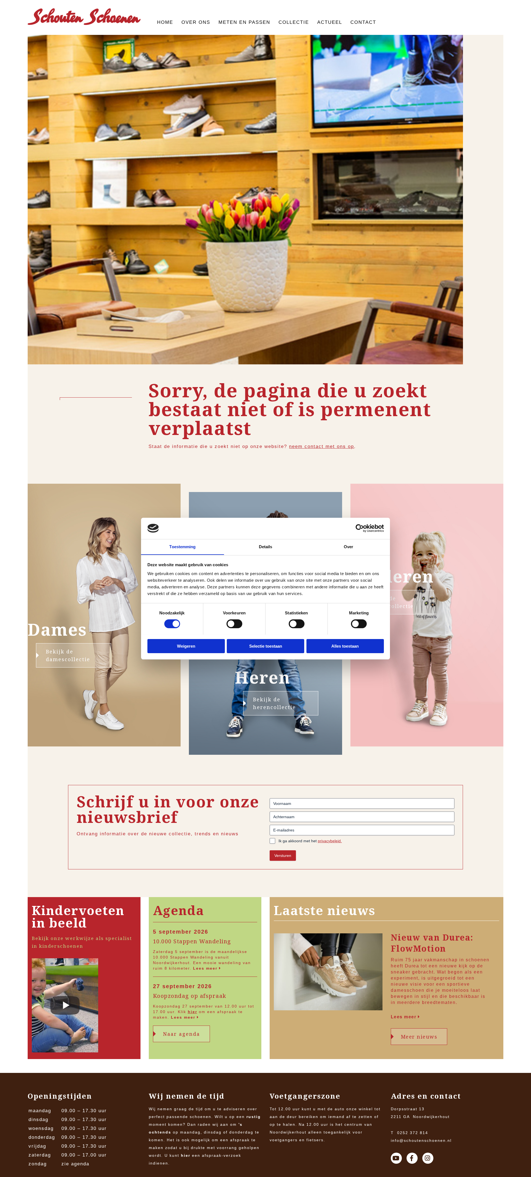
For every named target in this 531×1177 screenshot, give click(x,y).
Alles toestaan (345, 645)
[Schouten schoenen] (84, 17)
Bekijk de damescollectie (68, 655)
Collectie (293, 22)
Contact (363, 22)
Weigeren (186, 645)
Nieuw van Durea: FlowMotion (432, 943)
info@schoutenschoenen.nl (421, 1140)
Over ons (195, 22)
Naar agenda (181, 1034)
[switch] (234, 623)
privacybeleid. (330, 841)
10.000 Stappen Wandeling (192, 941)
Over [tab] (348, 546)
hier (192, 1011)
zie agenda (75, 1163)
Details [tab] (265, 546)
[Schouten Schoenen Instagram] (427, 1158)
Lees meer (206, 968)
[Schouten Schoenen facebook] (412, 1158)
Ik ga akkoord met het (310, 841)
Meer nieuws (419, 1036)
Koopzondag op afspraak (190, 996)
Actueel (329, 22)
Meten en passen (244, 22)
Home (165, 22)
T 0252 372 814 (409, 1132)
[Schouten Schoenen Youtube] (396, 1158)
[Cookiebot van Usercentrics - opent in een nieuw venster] (359, 528)
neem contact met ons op (321, 446)
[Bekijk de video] (65, 1006)
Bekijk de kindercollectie (391, 602)
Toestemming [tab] (182, 546)
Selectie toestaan (265, 645)
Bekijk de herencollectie (274, 703)
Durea (412, 966)
